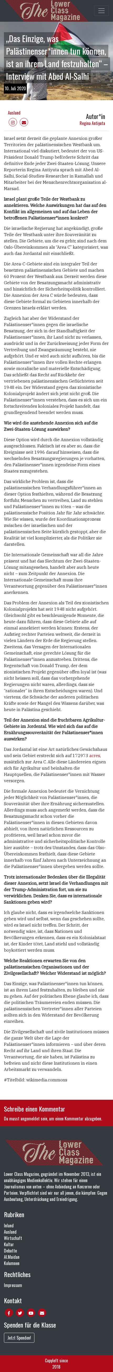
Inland (9, 1225)
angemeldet (30, 1118)
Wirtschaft (13, 1238)
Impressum (13, 1285)
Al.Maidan (11, 1257)
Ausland (14, 113)
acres (94, 755)
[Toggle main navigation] (101, 10)
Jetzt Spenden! (19, 1338)
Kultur (9, 1244)
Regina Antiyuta (92, 123)
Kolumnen (11, 1263)
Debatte (10, 1251)
